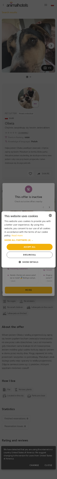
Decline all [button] (29, 254)
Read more (17, 235)
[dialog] (28, 239)
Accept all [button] (30, 246)
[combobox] (50, 215)
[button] (28, 240)
